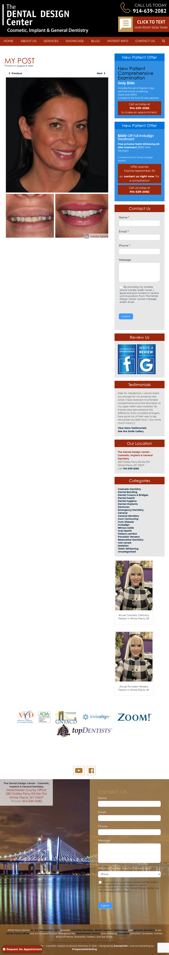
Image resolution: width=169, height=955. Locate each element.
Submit (126, 316)
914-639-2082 (150, 10)
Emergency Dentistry (131, 509)
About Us (28, 41)
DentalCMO (121, 945)
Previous (16, 73)
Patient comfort (127, 533)
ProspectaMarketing (84, 949)
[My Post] (57, 157)
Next (100, 73)
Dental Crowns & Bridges (133, 495)
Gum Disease (126, 521)
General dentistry (128, 515)
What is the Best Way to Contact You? (125, 868)
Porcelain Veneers (129, 536)
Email (124, 231)
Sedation (123, 545)
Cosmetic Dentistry (129, 489)
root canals (124, 542)
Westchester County (88, 933)
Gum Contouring (128, 518)
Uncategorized (127, 551)
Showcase (75, 41)
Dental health (126, 498)
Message (125, 259)
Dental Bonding (127, 492)
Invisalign (124, 524)
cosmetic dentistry (82, 930)
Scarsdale (123, 933)
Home (8, 41)
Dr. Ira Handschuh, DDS (45, 930)
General (122, 512)
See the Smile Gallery (131, 431)
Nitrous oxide (126, 527)
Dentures (123, 506)
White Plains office (17, 933)
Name (124, 217)
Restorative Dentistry (130, 539)
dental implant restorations (111, 930)
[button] (163, 42)
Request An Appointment (24, 949)
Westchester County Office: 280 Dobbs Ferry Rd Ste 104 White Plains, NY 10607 (26, 793)
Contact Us (145, 41)
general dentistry (144, 930)
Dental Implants (128, 504)
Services (51, 41)
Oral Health (125, 530)
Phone (124, 245)
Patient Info (117, 41)
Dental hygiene (127, 501)
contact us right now (139, 176)
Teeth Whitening (128, 548)
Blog (95, 41)
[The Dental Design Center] (45, 18)
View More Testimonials (132, 428)
